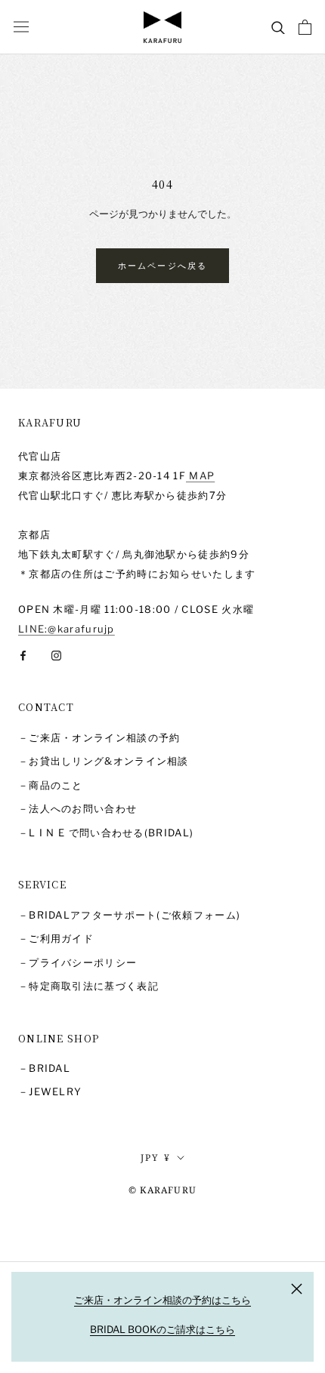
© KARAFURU (162, 1190)
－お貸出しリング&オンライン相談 (103, 761)
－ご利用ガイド (56, 938)
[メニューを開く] (21, 26)
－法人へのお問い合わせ (77, 808)
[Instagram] (56, 655)
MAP (200, 475)
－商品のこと (50, 785)
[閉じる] (296, 1288)
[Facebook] (23, 655)
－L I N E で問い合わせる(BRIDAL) (105, 833)
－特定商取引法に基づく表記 (88, 986)
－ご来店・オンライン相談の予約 (99, 737)
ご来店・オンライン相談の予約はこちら (162, 1300)
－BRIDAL (44, 1068)
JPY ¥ (156, 1157)
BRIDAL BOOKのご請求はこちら (162, 1329)
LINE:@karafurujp (66, 629)
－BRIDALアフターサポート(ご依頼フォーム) (129, 915)
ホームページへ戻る (163, 265)
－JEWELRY (50, 1091)
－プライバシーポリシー (77, 962)
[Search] (278, 26)
